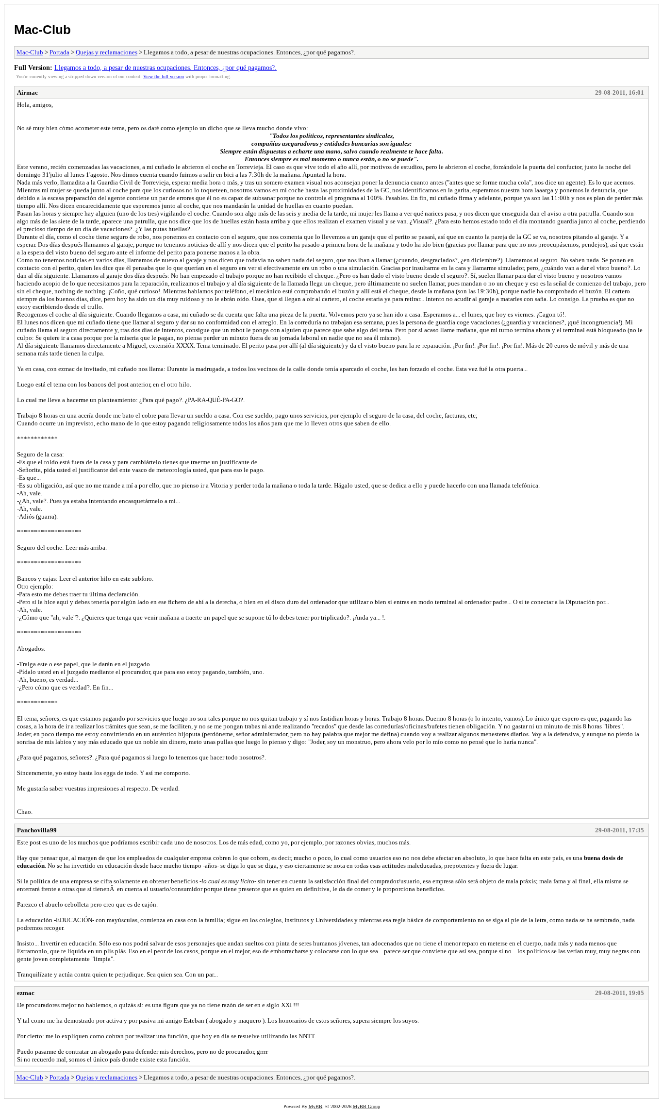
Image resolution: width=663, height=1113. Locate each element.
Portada (59, 52)
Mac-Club (42, 29)
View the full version (163, 76)
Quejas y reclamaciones (106, 52)
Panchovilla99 (37, 830)
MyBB (315, 1106)
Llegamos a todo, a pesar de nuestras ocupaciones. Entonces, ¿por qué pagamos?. (165, 67)
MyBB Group (366, 1106)
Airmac (27, 92)
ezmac (25, 992)
